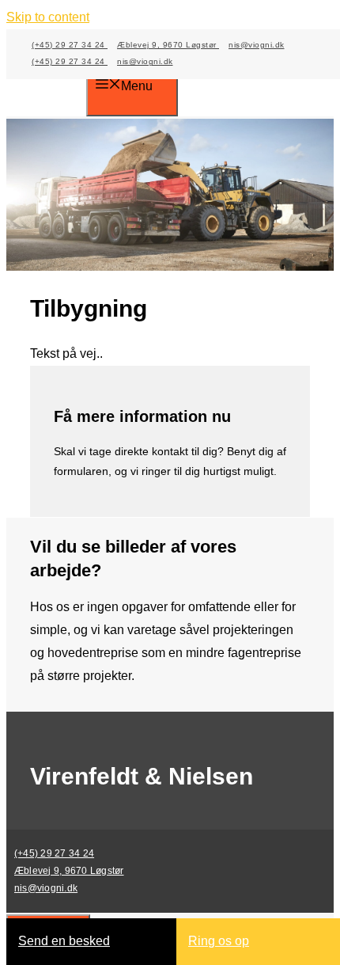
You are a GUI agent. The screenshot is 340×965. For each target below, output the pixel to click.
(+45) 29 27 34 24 (70, 44)
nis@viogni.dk (257, 44)
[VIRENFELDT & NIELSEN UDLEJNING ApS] (58, 88)
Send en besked (64, 941)
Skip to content (47, 17)
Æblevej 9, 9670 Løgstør (168, 44)
